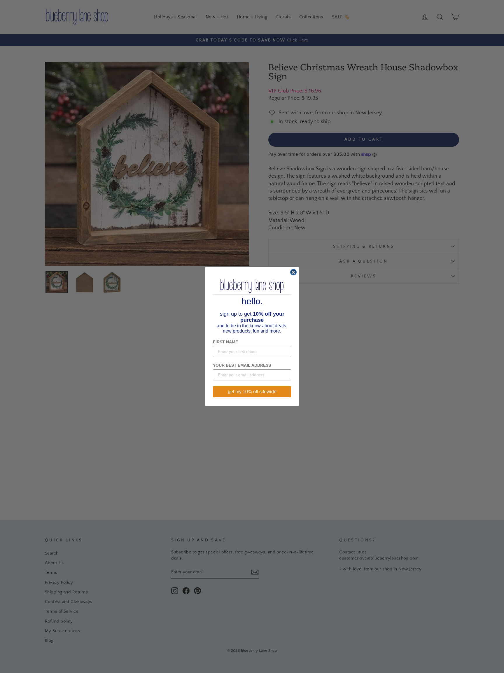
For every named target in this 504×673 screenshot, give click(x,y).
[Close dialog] (293, 272)
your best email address (242, 365)
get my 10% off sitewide (252, 391)
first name (225, 342)
